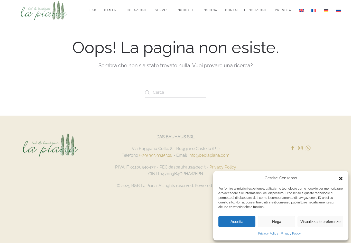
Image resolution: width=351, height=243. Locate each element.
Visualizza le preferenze (320, 221)
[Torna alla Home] (44, 10)
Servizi (162, 10)
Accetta (236, 221)
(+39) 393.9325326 (155, 155)
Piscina (210, 10)
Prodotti (186, 10)
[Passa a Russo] (338, 10)
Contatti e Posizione (246, 10)
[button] (340, 178)
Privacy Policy (268, 233)
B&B (92, 10)
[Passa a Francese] (313, 10)
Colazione (137, 10)
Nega (276, 221)
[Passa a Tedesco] (326, 10)
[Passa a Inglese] (301, 10)
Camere (111, 10)
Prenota (283, 10)
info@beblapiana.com (209, 155)
